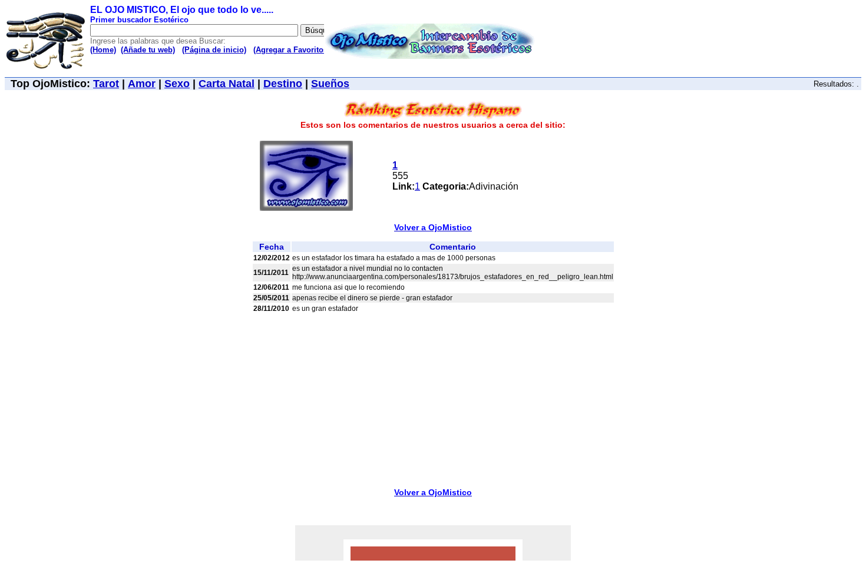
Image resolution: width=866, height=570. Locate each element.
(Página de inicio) (214, 49)
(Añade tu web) (148, 49)
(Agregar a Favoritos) (291, 49)
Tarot (106, 84)
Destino (282, 84)
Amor (142, 84)
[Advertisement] (433, 396)
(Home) (103, 49)
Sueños (330, 84)
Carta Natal (226, 84)
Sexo (177, 84)
